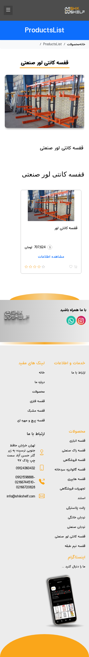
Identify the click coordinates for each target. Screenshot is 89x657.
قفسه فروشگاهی (74, 460)
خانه (82, 44)
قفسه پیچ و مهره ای (31, 420)
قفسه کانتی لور (65, 228)
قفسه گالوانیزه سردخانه (70, 469)
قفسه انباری (77, 440)
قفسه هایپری (76, 479)
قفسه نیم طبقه (75, 546)
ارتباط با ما (78, 372)
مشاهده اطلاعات (51, 257)
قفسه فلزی (37, 401)
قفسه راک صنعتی (73, 450)
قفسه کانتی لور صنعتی (70, 536)
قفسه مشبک (36, 410)
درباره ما (40, 382)
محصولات (73, 44)
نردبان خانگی (76, 517)
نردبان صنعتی (76, 527)
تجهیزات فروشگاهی (72, 488)
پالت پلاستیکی (75, 507)
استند (81, 498)
